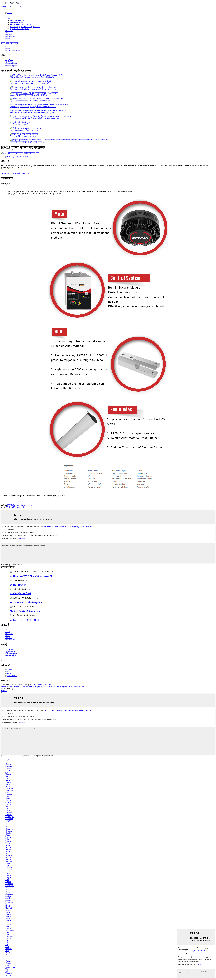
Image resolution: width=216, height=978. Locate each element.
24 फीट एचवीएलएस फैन (19, 585)
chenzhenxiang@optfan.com (15, 7)
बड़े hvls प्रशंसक (6, 687)
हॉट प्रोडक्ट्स (38, 685)
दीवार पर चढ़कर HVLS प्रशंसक (20, 25)
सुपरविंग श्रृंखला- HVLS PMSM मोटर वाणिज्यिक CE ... (32, 576)
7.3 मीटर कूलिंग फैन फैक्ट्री (19, 124)
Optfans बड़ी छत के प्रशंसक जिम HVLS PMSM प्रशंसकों (29, 83)
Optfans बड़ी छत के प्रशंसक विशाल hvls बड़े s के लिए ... (28, 95)
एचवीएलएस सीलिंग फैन (20, 687)
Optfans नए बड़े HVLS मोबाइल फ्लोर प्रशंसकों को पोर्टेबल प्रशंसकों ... (33, 107)
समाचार (7, 33)
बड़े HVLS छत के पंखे (17, 21)
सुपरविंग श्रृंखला (10, 62)
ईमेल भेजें (4, 691)
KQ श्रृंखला (9, 60)
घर (6, 16)
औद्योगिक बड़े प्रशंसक (63, 687)
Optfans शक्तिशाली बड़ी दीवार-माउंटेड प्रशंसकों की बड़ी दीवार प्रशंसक (33, 89)
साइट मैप (48, 685)
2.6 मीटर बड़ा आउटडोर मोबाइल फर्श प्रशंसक (24, 130)
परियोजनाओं (9, 31)
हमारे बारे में (8, 35)
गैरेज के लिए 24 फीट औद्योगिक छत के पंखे (23, 136)
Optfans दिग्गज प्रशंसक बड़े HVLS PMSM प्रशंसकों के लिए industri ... (34, 101)
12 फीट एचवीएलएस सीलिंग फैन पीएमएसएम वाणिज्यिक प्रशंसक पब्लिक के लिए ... (36, 118)
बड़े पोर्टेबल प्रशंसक (16, 23)
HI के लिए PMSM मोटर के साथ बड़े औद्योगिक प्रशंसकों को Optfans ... (33, 113)
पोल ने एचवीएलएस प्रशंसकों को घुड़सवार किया (25, 27)
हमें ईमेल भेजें (5, 173)
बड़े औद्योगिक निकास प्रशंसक (19, 29)
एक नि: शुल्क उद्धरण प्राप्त (9, 43)
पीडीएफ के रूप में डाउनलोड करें (19, 173)
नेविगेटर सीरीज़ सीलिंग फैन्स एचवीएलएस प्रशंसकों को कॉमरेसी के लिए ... (33, 77)
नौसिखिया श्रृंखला (11, 64)
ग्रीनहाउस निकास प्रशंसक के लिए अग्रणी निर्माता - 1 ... (28, 142)
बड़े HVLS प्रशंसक (35, 687)
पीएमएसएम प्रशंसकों (77, 687)
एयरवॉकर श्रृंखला (11, 66)
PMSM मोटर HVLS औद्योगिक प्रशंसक (26, 602)
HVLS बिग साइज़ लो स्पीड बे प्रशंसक (24, 620)
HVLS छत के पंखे (49, 687)
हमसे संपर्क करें (10, 37)
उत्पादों (7, 19)
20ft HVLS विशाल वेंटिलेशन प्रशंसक (19, 505)
